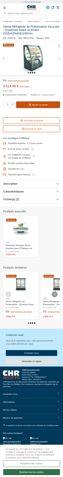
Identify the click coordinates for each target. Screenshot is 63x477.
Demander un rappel (31, 361)
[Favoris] (53, 7)
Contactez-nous (31, 353)
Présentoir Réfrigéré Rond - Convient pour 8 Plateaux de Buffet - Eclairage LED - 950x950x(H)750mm (19, 247)
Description (10, 183)
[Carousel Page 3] (32, 323)
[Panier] (58, 7)
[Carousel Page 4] (34, 323)
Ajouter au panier (40, 105)
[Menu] (4, 7)
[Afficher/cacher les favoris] (59, 46)
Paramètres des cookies (32, 463)
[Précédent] (3, 58)
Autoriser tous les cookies (31, 472)
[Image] (28, 72)
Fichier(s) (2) (11, 199)
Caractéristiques (13, 191)
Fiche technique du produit (18, 81)
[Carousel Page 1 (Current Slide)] (28, 323)
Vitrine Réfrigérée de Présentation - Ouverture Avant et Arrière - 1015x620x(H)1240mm (20, 303)
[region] (31, 461)
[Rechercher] (5, 13)
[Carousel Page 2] (30, 323)
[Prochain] (59, 58)
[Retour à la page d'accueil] (31, 7)
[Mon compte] (48, 7)
